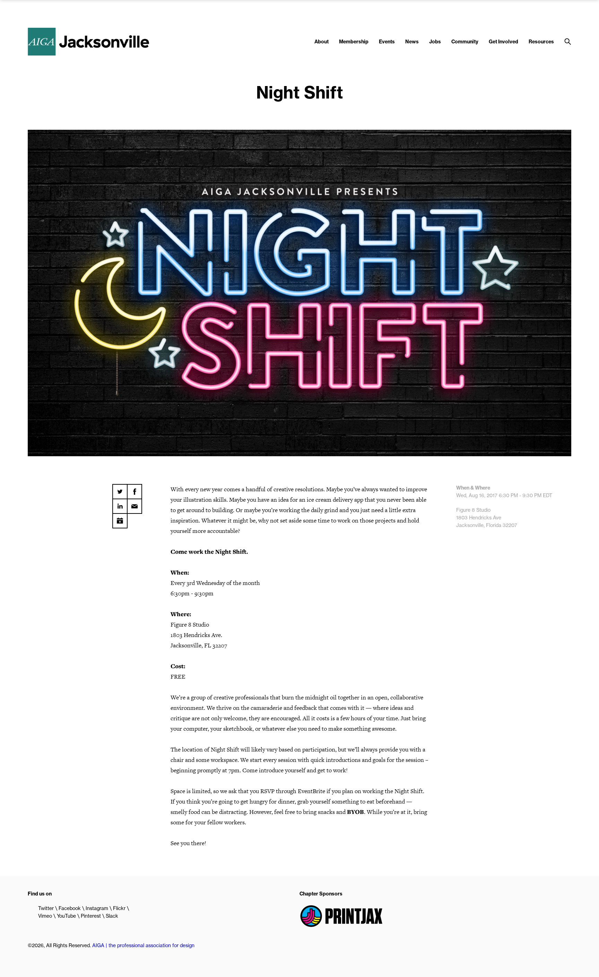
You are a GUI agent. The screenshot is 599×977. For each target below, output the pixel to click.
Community (464, 42)
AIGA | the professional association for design (143, 945)
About (321, 42)
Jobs (435, 42)
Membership (353, 42)
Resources (541, 42)
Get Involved (503, 42)
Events (387, 42)
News (412, 42)
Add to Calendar (120, 518)
